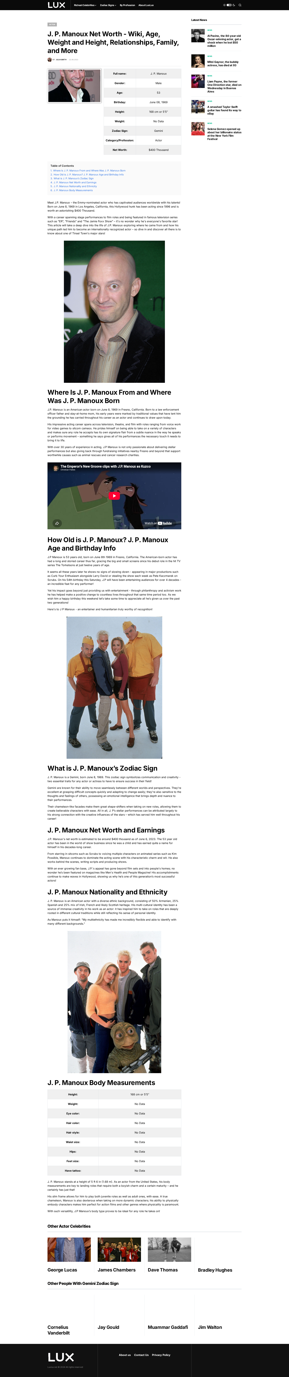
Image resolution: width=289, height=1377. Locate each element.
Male (159, 83)
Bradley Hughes (215, 1270)
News (209, 30)
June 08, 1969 (159, 102)
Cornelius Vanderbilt (58, 1330)
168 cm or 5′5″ (158, 111)
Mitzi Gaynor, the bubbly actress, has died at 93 (223, 63)
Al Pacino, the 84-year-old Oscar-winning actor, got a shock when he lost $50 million (224, 40)
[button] (229, 5)
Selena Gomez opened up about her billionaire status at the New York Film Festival (224, 134)
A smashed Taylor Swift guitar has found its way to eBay (224, 110)
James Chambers (116, 1270)
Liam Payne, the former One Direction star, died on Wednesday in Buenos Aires (224, 86)
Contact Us (141, 1355)
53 (158, 92)
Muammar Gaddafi (168, 1327)
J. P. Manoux (159, 73)
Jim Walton (210, 1327)
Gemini (158, 130)
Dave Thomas (163, 1270)
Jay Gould (108, 1327)
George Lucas (62, 1270)
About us (125, 1355)
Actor (52, 24)
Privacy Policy (161, 1355)
